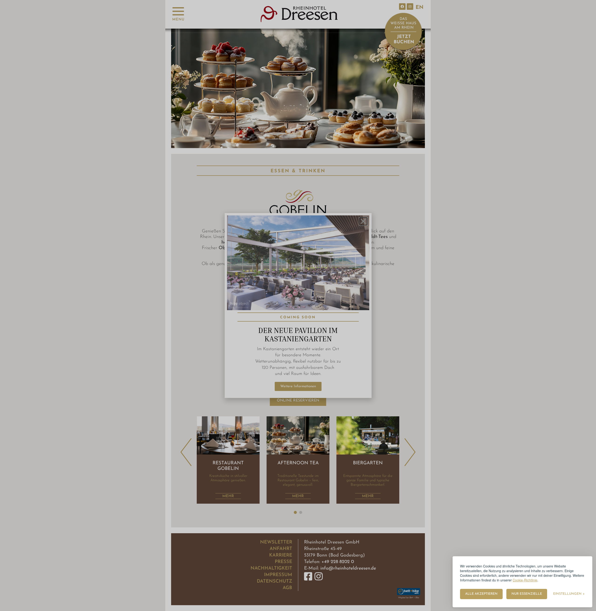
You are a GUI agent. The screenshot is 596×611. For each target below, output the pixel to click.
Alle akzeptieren (481, 594)
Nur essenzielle (526, 594)
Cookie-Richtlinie (525, 580)
